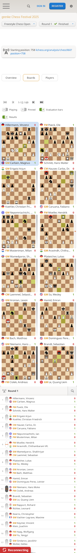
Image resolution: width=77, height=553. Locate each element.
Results (13, 116)
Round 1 (13, 391)
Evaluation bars (54, 109)
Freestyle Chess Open (17, 24)
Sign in (41, 6)
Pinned (32, 109)
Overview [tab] (11, 77)
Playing (13, 109)
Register (57, 6)
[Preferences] (71, 6)
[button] (5, 109)
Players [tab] (50, 77)
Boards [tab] (31, 77)
